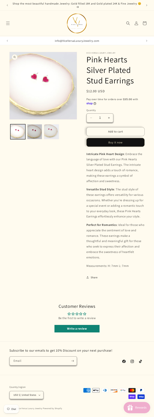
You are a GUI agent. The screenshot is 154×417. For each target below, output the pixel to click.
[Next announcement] (147, 5)
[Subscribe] (72, 361)
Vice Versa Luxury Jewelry (29, 408)
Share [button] (94, 277)
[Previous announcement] (7, 5)
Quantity (91, 110)
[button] (8, 23)
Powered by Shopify (52, 408)
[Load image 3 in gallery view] (51, 131)
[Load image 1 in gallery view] (17, 131)
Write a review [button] (77, 329)
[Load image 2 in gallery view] (34, 131)
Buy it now (115, 142)
